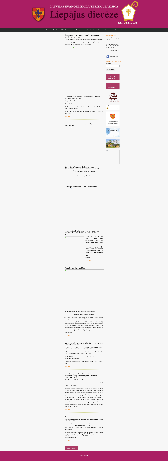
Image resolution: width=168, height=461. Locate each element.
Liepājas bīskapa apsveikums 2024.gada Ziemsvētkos (80, 125)
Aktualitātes (56, 30)
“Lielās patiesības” (74, 356)
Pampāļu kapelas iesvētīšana (75, 268)
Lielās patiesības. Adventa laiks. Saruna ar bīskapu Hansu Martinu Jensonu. (84, 344)
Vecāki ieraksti (70, 448)
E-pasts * (108, 63)
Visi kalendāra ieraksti (114, 50)
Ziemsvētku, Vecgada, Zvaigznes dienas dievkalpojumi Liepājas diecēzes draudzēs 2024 (82, 168)
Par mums (48, 30)
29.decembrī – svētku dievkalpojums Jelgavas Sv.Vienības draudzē (82, 36)
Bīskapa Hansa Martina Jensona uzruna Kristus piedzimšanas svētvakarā (82, 97)
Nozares (71, 30)
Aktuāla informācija (114, 56)
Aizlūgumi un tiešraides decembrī (77, 417)
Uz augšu (84, 457)
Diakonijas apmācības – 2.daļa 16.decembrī (81, 186)
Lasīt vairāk (67, 116)
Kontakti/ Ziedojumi (98, 30)
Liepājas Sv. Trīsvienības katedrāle (113, 30)
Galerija (89, 30)
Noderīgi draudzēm (80, 30)
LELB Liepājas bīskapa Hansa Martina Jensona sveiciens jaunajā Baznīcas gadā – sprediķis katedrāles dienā (82, 375)
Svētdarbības (64, 30)
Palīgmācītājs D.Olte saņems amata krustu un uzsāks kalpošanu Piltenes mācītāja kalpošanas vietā (82, 233)
